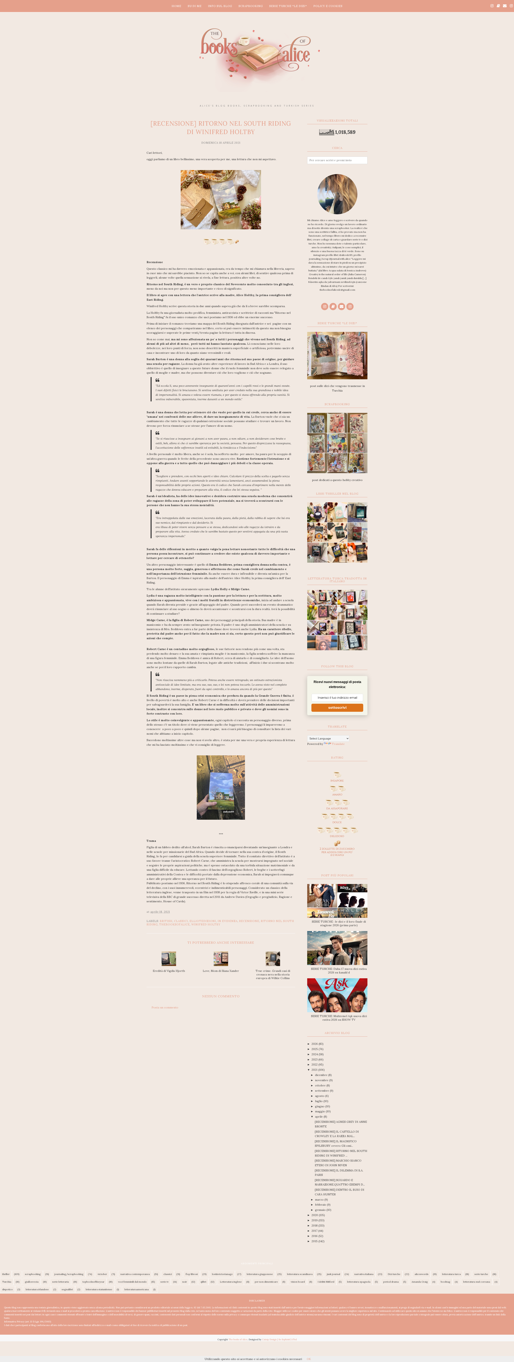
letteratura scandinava (300, 1274)
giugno (320, 1106)
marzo (319, 1199)
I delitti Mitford (326, 1281)
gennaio (320, 1210)
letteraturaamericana (136, 1289)
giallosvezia (32, 1281)
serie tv (164, 1281)
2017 (315, 1231)
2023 (315, 1059)
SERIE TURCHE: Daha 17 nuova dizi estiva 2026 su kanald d (339, 970)
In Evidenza (228, 921)
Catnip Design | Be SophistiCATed (279, 1339)
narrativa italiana (363, 1274)
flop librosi (192, 1274)
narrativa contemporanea (135, 1274)
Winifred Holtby (205, 924)
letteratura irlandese (37, 1289)
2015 (315, 1241)
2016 (315, 1236)
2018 (315, 1225)
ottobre (320, 1085)
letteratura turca (451, 1274)
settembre (322, 1090)
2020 (315, 1215)
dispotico (7, 1289)
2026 (315, 1044)
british (166, 921)
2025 (315, 1049)
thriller (6, 1274)
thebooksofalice (174, 924)
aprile (319, 1116)
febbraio (321, 1204)
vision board (298, 1281)
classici (181, 921)
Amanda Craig (420, 1281)
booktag (445, 1281)
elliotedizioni (203, 921)
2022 (315, 1064)
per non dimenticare (266, 1281)
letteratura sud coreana (476, 1281)
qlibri (203, 1281)
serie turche (481, 1274)
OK (309, 1359)
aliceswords (421, 1274)
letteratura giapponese (260, 1274)
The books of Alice (237, 1339)
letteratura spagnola (358, 1281)
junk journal (333, 1274)
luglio (319, 1101)
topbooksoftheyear (93, 1281)
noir (184, 1281)
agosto (320, 1096)
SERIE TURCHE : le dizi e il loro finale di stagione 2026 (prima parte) (339, 923)
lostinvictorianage (222, 1274)
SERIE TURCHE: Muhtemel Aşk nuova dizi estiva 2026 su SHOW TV (339, 1017)
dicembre (321, 1075)
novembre (322, 1080)
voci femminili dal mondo (132, 1281)
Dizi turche (394, 1274)
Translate (338, 744)
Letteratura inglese (231, 1281)
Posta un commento (165, 1007)
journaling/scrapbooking (69, 1274)
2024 (315, 1054)
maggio (320, 1111)
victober (102, 1274)
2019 (315, 1220)
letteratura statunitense (99, 1289)
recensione (249, 921)
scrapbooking (33, 1274)
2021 (315, 1070)
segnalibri (67, 1289)
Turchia (6, 1281)
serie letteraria (60, 1281)
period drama (391, 1281)
